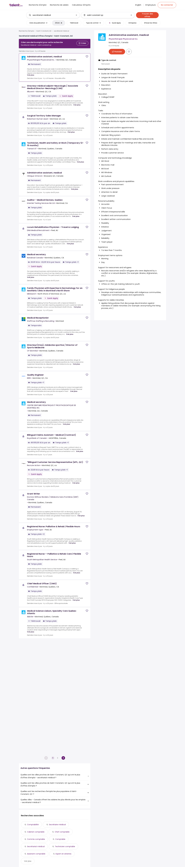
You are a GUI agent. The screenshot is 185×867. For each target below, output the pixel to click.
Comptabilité (33, 824)
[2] (63, 758)
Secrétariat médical (36, 846)
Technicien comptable (65, 846)
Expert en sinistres (63, 854)
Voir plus (30, 75)
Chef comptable (62, 832)
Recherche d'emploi (26, 31)
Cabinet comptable (35, 832)
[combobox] (53, 15)
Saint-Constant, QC (44, 31)
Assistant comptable (36, 854)
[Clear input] (76, 15)
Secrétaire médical (57, 824)
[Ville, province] (105, 15)
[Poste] (51, 15)
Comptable (60, 839)
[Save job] (87, 56)
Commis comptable (36, 839)
